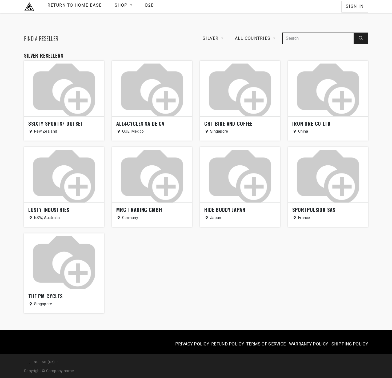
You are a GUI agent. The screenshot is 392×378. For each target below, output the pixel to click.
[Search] (361, 38)
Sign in (355, 6)
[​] (337, 6)
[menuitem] (74, 6)
